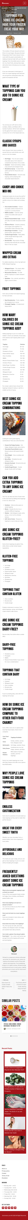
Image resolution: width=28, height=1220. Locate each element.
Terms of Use (5, 1175)
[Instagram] (6, 1208)
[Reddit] (15, 1208)
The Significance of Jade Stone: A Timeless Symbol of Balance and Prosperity (15, 1089)
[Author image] (5, 1029)
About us (4, 1168)
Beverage (14, 12)
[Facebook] (3, 1208)
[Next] (23, 1020)
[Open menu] (24, 3)
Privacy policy (5, 1171)
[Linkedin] (12, 1208)
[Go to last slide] (4, 1020)
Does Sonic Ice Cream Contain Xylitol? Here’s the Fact (7, 984)
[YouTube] (9, 1208)
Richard (10, 33)
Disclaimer (5, 1178)
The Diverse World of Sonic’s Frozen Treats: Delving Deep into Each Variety (21, 985)
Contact (4, 1173)
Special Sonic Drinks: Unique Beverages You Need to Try (12, 1025)
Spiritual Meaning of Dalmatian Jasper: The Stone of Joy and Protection (14, 1111)
